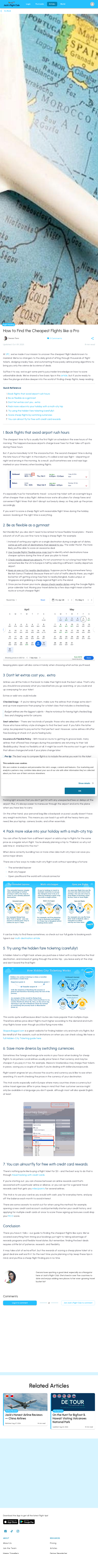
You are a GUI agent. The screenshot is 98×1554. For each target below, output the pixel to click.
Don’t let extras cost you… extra (24, 402)
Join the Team (9, 1548)
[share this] (92, 338)
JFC (8, 354)
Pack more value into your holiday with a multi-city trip (35, 406)
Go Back (7, 11)
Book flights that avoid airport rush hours (29, 393)
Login (28, 4)
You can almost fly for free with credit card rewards (34, 419)
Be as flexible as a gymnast (22, 398)
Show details (84, 783)
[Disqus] (49, 1339)
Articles (52, 4)
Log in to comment (20, 1303)
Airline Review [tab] (11, 1411)
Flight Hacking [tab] (8, 325)
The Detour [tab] (58, 1411)
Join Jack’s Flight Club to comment (78, 1303)
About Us (7, 1543)
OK (79, 791)
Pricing (53, 1543)
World (62, 4)
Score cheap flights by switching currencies (30, 415)
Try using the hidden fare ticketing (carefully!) (31, 410)
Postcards (40, 4)
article (64, 375)
